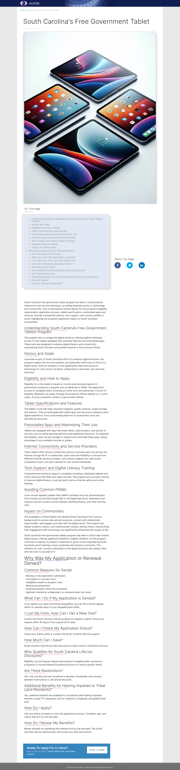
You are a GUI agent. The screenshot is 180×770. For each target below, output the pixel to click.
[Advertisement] (131, 217)
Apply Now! (97, 750)
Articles (23, 10)
